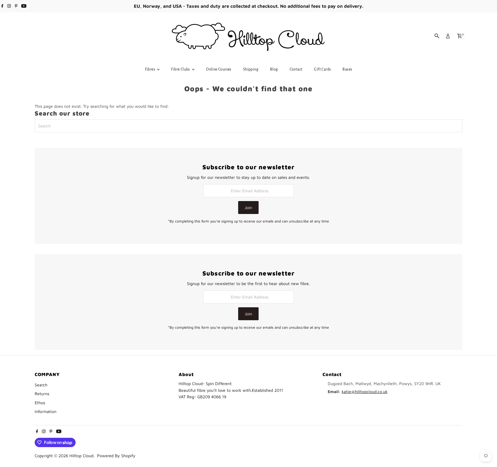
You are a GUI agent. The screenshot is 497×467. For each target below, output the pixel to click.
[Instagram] (9, 6)
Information (45, 411)
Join (248, 207)
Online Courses (218, 69)
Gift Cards (322, 69)
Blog (274, 69)
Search (41, 384)
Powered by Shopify (116, 455)
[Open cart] (459, 36)
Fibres (150, 69)
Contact (296, 69)
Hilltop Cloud (81, 455)
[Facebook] (2, 6)
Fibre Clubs (181, 69)
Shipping (250, 69)
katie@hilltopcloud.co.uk (365, 391)
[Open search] (437, 36)
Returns (42, 393)
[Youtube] (24, 6)
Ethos (40, 402)
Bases (347, 69)
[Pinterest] (16, 6)
